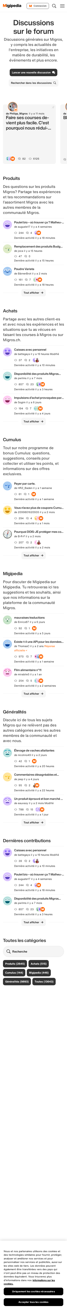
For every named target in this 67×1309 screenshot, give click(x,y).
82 (24, 158)
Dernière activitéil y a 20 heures (34, 766)
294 (21, 518)
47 (20, 256)
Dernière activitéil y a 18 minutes (34, 238)
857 (21, 384)
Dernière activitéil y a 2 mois (32, 547)
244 (21, 233)
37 (20, 360)
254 (21, 680)
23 (32, 384)
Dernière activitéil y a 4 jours (32, 413)
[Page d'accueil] (12, 6)
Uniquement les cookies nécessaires (33, 1291)
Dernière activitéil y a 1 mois (32, 523)
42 (20, 761)
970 (21, 656)
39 (20, 861)
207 (21, 542)
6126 (36, 158)
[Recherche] (54, 6)
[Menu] (62, 6)
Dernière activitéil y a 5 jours (32, 633)
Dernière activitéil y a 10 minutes (34, 365)
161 (21, 279)
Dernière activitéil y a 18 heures (34, 284)
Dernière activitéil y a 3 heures (33, 389)
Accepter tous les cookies (33, 1302)
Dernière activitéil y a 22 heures (34, 790)
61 (20, 494)
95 (20, 785)
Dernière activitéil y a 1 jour (31, 814)
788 (21, 809)
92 (20, 628)
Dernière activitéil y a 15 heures (34, 260)
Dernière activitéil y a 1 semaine (34, 499)
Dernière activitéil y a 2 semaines (35, 685)
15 (31, 809)
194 (21, 408)
